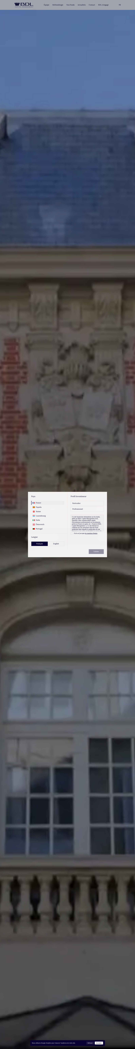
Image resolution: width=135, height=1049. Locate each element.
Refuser (90, 1043)
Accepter (99, 1043)
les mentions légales (91, 533)
